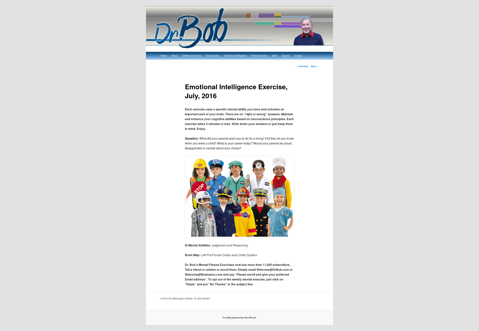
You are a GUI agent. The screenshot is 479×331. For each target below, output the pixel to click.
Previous (302, 66)
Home (164, 55)
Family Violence (259, 55)
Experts (285, 55)
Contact (298, 55)
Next (315, 66)
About (174, 55)
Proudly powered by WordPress (239, 317)
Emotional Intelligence (235, 55)
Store (274, 55)
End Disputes (212, 55)
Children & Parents (191, 55)
